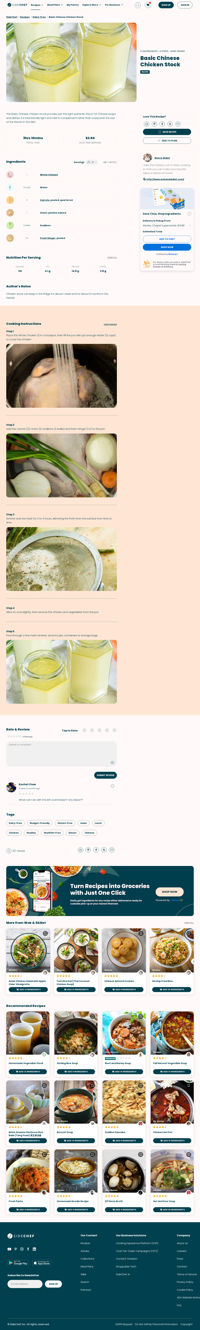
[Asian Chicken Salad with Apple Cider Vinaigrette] (28, 961)
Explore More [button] (90, 4)
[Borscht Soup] (76, 1113)
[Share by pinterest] (156, 123)
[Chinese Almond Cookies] (124, 961)
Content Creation (126, 1259)
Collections (87, 1259)
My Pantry (73, 4)
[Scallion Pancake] (124, 1113)
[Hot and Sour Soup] (172, 1182)
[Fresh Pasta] (27, 1182)
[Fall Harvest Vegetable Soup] (172, 1044)
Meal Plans (87, 1266)
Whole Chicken (49, 174)
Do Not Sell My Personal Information (156, 1324)
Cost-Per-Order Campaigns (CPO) (137, 1251)
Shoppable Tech (126, 1266)
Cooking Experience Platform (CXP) (137, 1243)
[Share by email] (179, 123)
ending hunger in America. (169, 265)
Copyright (186, 1324)
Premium (86, 1290)
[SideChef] (21, 1237)
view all (189, 923)
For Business (112, 4)
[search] (138, 5)
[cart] (148, 5)
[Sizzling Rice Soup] (76, 1044)
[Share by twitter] (171, 123)
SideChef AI (123, 1274)
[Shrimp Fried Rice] (172, 961)
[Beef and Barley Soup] (124, 1044)
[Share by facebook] (163, 123)
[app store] (41, 1263)
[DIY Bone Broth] (124, 1182)
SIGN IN (185, 5)
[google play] (18, 1263)
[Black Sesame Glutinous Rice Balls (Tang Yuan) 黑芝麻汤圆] (27, 1113)
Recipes (85, 1243)
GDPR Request (123, 1324)
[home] (17, 5)
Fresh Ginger (47, 238)
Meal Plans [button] (53, 4)
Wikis (83, 1274)
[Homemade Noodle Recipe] (76, 1182)
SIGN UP (166, 5)
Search (85, 1282)
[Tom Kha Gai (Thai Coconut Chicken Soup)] (76, 961)
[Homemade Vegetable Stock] (27, 1044)
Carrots (44, 200)
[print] (147, 123)
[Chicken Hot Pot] (172, 1113)
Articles (85, 1251)
